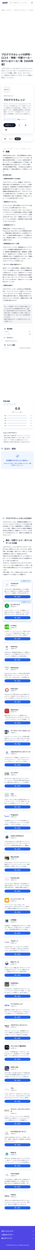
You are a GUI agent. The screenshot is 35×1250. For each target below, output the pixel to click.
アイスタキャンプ (17, 1004)
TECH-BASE (15, 1174)
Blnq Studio (15, 857)
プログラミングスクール (10, 341)
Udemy (13, 1195)
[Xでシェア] (19, 125)
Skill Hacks (14, 710)
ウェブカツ (14, 773)
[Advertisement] (17, 31)
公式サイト (8, 125)
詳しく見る (17, 596)
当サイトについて (7, 1231)
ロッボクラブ (15, 604)
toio (12, 794)
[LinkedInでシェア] (6, 130)
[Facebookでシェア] (25, 125)
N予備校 (13, 920)
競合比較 (18, 139)
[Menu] (32, 2)
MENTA (13, 1153)
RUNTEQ (14, 647)
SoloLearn (14, 689)
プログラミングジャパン (19, 1025)
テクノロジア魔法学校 (18, 1046)
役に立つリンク (6, 1238)
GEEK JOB (14, 1067)
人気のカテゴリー (7, 1235)
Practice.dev (15, 878)
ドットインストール (17, 899)
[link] (17, 590)
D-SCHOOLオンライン (18, 1131)
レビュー (11, 139)
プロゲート (14, 941)
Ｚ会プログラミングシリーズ (20, 752)
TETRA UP (14, 583)
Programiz (14, 815)
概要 (5, 139)
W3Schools (15, 668)
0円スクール (15, 962)
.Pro (12, 1088)
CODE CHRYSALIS (17, 836)
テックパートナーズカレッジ (20, 731)
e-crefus (14, 625)
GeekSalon (14, 983)
